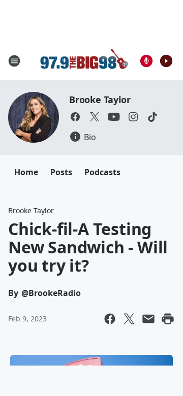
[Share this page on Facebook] (110, 319)
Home (26, 172)
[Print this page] (168, 319)
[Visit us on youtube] (114, 117)
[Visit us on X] (94, 117)
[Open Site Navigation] (14, 61)
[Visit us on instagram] (133, 117)
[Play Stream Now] (166, 61)
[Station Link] (84, 60)
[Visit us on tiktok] (152, 117)
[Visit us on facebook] (75, 117)
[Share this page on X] (129, 319)
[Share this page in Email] (148, 319)
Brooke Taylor (99, 99)
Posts (61, 172)
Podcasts (102, 172)
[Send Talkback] (146, 61)
